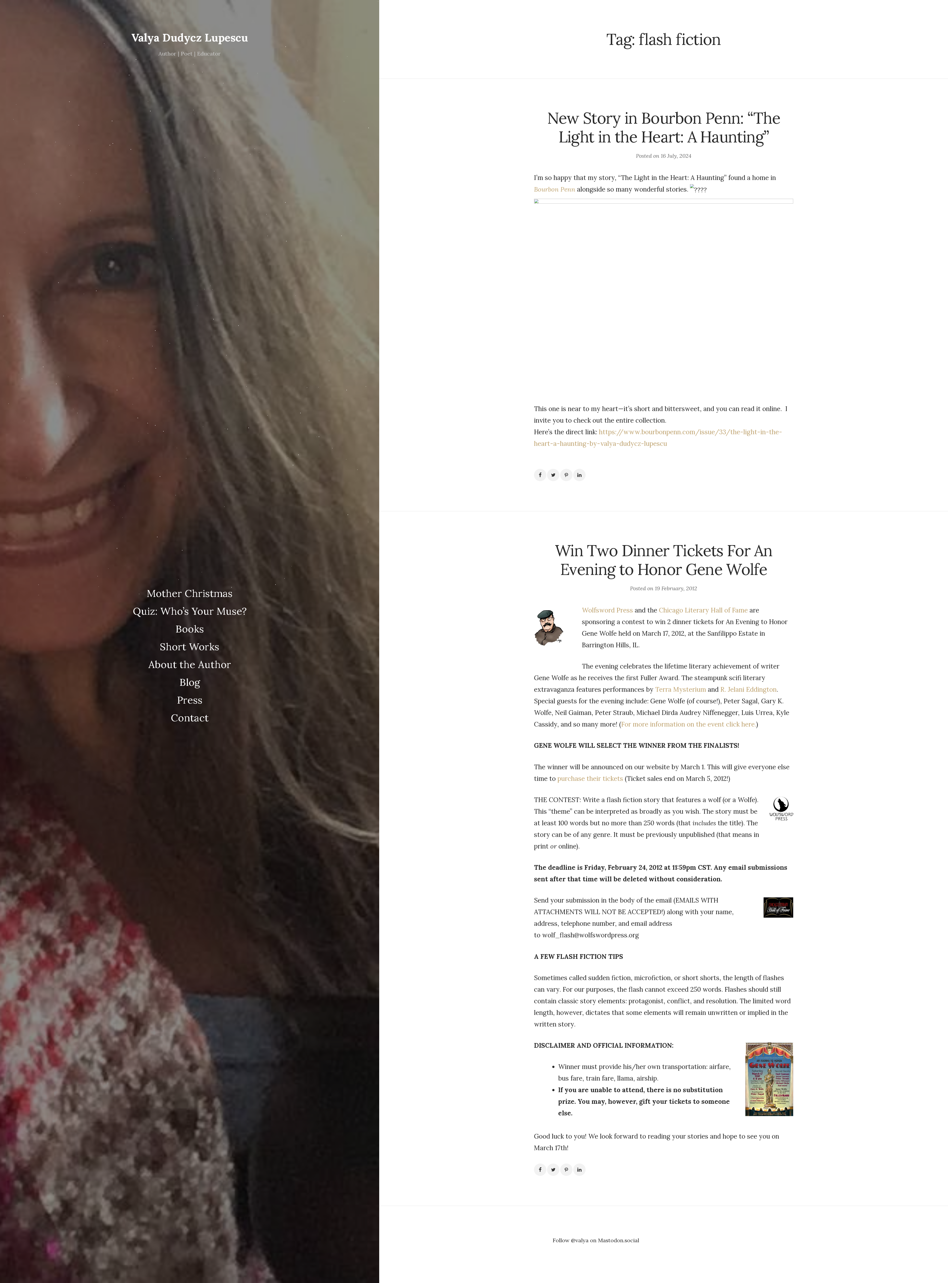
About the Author (189, 664)
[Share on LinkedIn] (579, 475)
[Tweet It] (553, 475)
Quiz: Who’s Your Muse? (190, 611)
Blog (189, 682)
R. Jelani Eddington (748, 689)
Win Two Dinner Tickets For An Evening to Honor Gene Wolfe (663, 559)
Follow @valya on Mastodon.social (596, 1240)
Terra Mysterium (681, 689)
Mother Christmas (190, 593)
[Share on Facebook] (540, 475)
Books (190, 628)
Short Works (189, 646)
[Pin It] (566, 475)
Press (189, 699)
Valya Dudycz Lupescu (189, 37)
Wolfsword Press (607, 610)
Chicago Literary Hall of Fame (703, 610)
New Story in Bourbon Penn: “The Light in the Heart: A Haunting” (663, 127)
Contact (190, 717)
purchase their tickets (590, 778)
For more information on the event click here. (688, 724)
